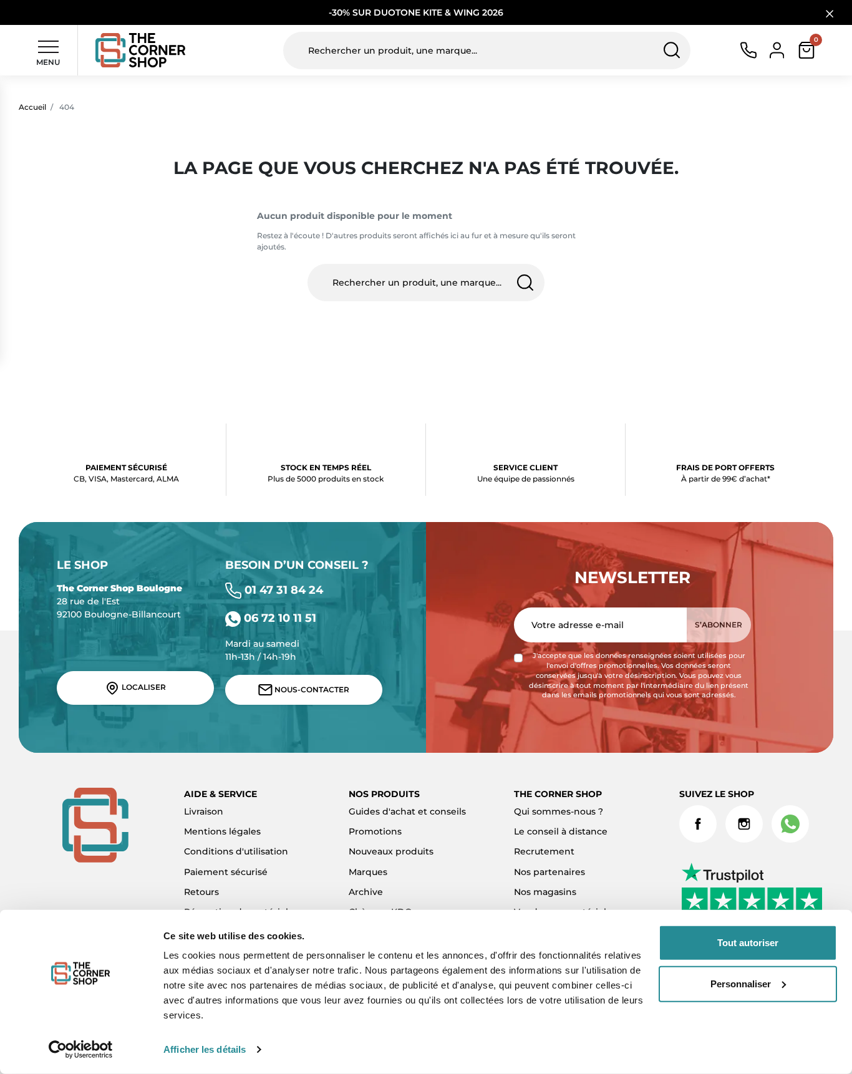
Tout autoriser (747, 942)
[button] (806, 50)
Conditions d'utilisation (236, 851)
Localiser (143, 687)
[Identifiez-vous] (777, 49)
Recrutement (544, 851)
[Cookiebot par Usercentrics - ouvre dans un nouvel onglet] (80, 1049)
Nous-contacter (311, 689)
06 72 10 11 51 (278, 617)
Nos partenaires (549, 872)
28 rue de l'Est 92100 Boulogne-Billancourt (119, 601)
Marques (368, 872)
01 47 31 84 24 (282, 589)
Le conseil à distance (561, 831)
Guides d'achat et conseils (407, 811)
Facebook (698, 824)
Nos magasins (545, 891)
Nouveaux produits (391, 851)
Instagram (744, 824)
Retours (201, 891)
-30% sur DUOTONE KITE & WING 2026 (417, 12)
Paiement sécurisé (226, 872)
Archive (366, 891)
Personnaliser (740, 983)
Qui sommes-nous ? (558, 811)
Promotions (375, 831)
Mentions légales (222, 831)
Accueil (32, 107)
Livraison (203, 811)
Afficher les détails (204, 1049)
